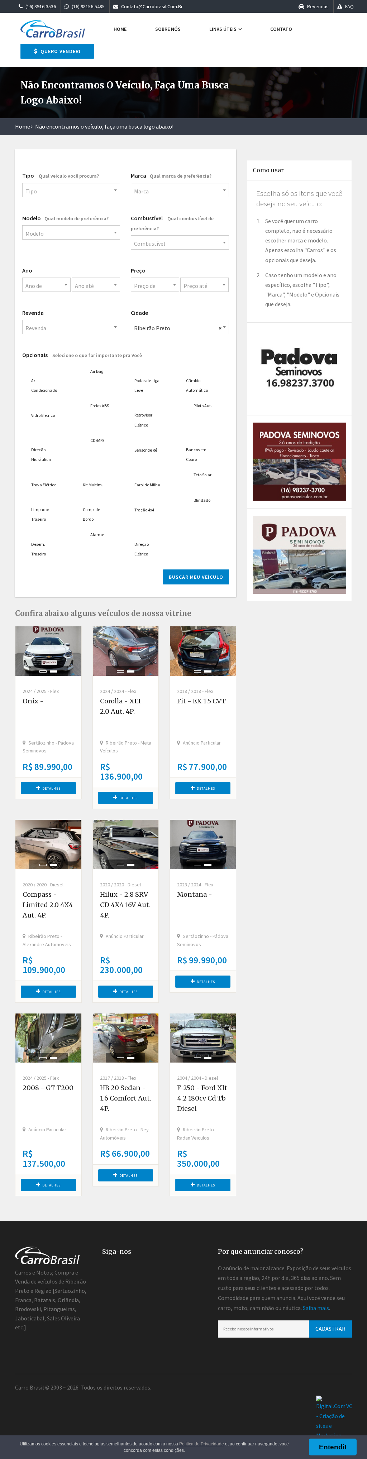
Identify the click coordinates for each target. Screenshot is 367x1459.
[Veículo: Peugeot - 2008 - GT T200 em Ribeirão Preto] (48, 1038)
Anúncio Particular (202, 743)
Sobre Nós (168, 29)
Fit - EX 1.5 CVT (201, 701)
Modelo (65, 218)
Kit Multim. (93, 484)
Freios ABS (99, 405)
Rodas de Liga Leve (146, 385)
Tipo (60, 175)
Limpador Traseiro (40, 514)
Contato (281, 29)
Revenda (33, 312)
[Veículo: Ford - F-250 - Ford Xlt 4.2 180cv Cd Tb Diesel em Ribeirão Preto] (203, 1038)
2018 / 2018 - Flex (195, 691)
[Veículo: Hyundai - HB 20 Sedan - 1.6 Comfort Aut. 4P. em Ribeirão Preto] (126, 1038)
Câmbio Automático (197, 385)
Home (120, 29)
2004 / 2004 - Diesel (197, 1078)
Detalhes (51, 788)
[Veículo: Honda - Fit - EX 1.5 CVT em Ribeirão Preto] (203, 651)
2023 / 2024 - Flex (195, 884)
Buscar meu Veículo (196, 577)
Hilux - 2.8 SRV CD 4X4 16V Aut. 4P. (125, 904)
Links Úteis (223, 29)
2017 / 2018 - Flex (118, 1078)
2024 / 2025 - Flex (41, 691)
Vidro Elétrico (43, 415)
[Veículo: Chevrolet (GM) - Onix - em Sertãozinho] (48, 651)
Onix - (33, 701)
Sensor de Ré (145, 450)
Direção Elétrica (141, 549)
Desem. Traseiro (38, 549)
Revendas (317, 6)
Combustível (172, 223)
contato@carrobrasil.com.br (151, 6)
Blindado (202, 500)
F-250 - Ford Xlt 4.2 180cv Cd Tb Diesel (202, 1098)
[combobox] (71, 190)
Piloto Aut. (203, 405)
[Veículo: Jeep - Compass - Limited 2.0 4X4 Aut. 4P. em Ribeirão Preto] (48, 844)
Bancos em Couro (196, 454)
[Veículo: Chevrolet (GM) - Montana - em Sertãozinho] (203, 844)
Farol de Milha (147, 484)
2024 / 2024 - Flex (118, 691)
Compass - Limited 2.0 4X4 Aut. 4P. (48, 904)
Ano (27, 270)
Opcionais (82, 354)
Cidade (139, 312)
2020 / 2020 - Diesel (43, 884)
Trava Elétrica (44, 484)
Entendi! (333, 1447)
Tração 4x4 (144, 509)
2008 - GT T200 (48, 1088)
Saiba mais (316, 1307)
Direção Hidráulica (41, 454)
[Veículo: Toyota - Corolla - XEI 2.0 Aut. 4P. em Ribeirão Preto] (126, 651)
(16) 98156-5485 (88, 6)
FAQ (349, 6)
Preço (138, 270)
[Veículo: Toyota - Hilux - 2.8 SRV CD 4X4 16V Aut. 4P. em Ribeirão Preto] (126, 844)
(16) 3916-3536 (40, 6)
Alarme (97, 534)
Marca (171, 175)
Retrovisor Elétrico (143, 419)
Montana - (194, 894)
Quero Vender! (60, 51)
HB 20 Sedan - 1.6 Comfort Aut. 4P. (125, 1098)
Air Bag (96, 371)
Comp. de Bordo (91, 514)
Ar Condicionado (44, 385)
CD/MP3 (97, 440)
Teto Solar (202, 474)
